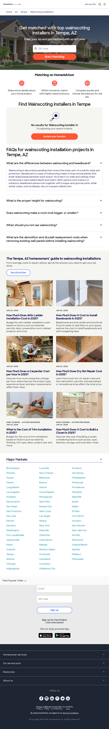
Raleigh (43, 544)
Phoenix (10, 473)
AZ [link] (16, 12)
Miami (9, 544)
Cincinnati (44, 554)
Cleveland (44, 559)
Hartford (11, 525)
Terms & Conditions (71, 713)
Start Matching (54, 56)
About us (8, 680)
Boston (43, 482)
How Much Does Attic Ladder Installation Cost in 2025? (24, 317)
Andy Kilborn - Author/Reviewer (23, 422)
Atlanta (10, 559)
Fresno (10, 482)
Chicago (11, 563)
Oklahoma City (47, 568)
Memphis (77, 492)
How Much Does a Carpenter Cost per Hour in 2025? (28, 373)
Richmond (77, 540)
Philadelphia (78, 477)
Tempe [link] (24, 12)
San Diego (11, 506)
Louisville (44, 468)
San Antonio (78, 525)
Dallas (75, 506)
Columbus (44, 563)
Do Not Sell (56, 708)
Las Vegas (44, 516)
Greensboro (45, 540)
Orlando (10, 549)
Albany (43, 520)
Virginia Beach (79, 544)
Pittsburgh (77, 482)
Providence (78, 487)
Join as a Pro (90, 4)
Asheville (44, 530)
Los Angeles (13, 492)
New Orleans (46, 473)
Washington (12, 530)
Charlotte (44, 535)
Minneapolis (45, 497)
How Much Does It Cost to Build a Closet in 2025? (77, 431)
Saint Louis (45, 511)
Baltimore (44, 477)
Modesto (11, 497)
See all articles (18, 272)
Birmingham (13, 468)
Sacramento (13, 501)
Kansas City (45, 506)
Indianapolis (12, 568)
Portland (76, 468)
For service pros (12, 663)
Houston (76, 520)
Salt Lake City (79, 530)
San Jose (11, 516)
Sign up (54, 610)
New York (44, 525)
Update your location (54, 136)
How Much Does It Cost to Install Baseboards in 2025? (76, 317)
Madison (76, 554)
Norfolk (76, 535)
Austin (75, 501)
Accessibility (68, 708)
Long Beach (12, 487)
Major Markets (16, 459)
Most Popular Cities (13, 580)
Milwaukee (77, 559)
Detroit (43, 487)
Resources (9, 672)
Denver (10, 520)
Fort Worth (78, 516)
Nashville (76, 497)
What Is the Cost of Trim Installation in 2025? (29, 431)
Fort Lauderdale (15, 535)
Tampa (10, 554)
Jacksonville (12, 540)
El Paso (76, 511)
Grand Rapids (46, 492)
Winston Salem (47, 549)
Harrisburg (77, 473)
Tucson (10, 477)
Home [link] (9, 12)
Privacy (39, 708)
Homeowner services (15, 654)
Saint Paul (44, 501)
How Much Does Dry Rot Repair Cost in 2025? (79, 373)
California (47, 708)
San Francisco (14, 511)
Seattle (76, 549)
